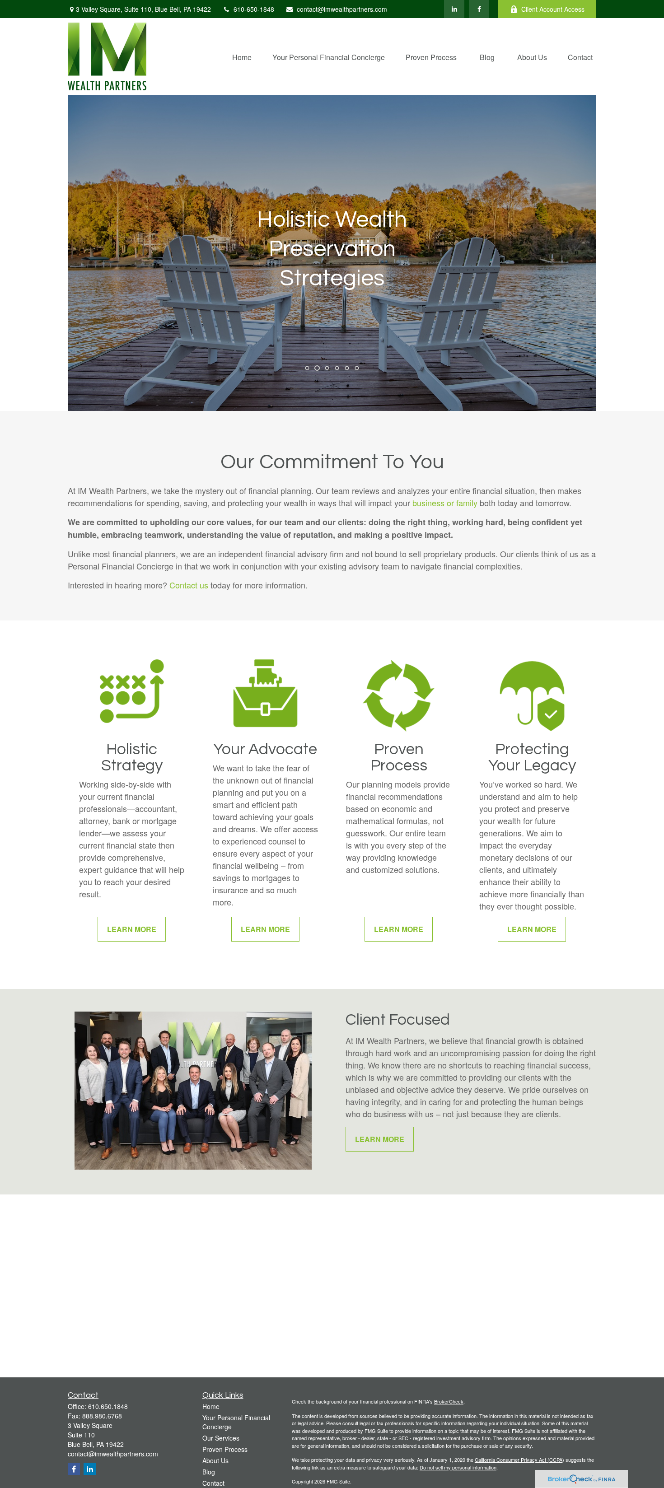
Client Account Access (553, 9)
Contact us (188, 585)
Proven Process (225, 1449)
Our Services (220, 1437)
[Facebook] (479, 9)
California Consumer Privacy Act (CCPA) (519, 1459)
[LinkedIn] (454, 9)
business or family (444, 502)
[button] (242, 56)
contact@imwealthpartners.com (342, 9)
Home (211, 1406)
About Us (215, 1460)
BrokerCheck (448, 1401)
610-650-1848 (254, 9)
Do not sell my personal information (458, 1467)
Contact (213, 1483)
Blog (208, 1471)
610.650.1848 (108, 1406)
